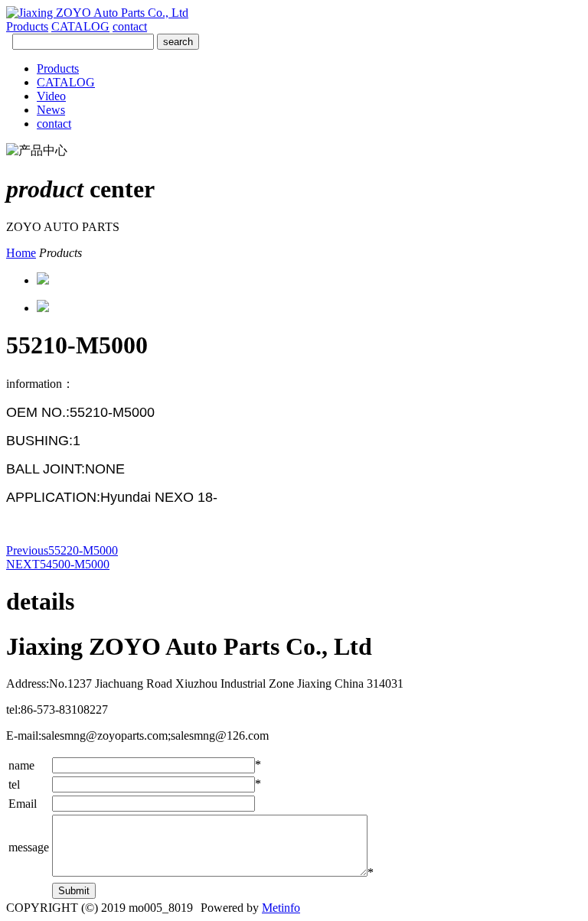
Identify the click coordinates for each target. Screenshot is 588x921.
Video (51, 96)
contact (130, 26)
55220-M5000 (62, 550)
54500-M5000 (57, 564)
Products (27, 26)
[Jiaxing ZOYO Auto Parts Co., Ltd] (97, 12)
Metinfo (281, 907)
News (51, 109)
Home (21, 252)
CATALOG (80, 26)
